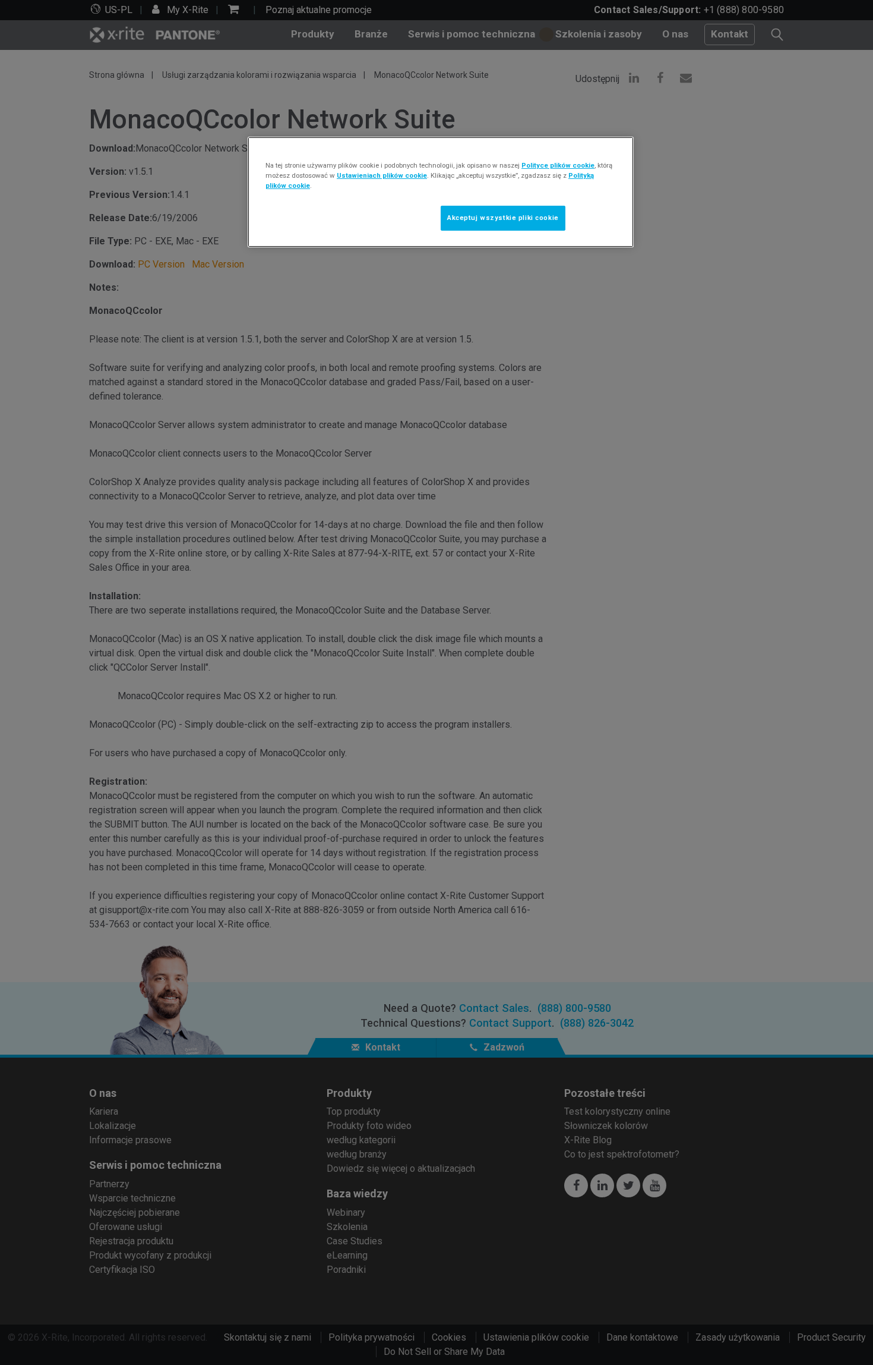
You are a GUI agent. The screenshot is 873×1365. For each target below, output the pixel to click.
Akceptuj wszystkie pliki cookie (503, 217)
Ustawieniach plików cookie (382, 175)
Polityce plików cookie (557, 165)
